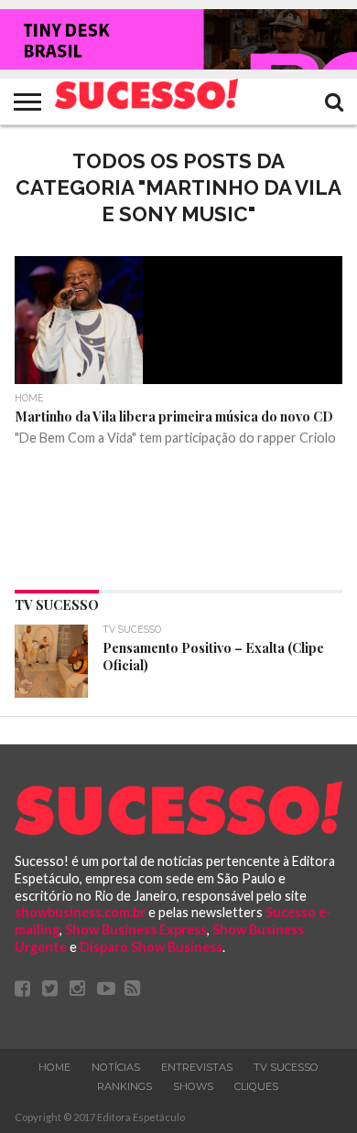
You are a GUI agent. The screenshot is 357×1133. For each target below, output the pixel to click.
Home (54, 1067)
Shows (193, 1086)
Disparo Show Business (151, 947)
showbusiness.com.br (80, 912)
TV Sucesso (286, 1067)
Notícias (116, 1067)
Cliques (256, 1086)
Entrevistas (197, 1067)
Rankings (124, 1086)
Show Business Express (136, 929)
